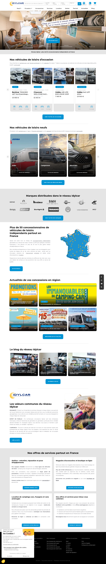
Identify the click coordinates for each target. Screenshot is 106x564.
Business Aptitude (65, 560)
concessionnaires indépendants (41, 240)
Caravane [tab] (66, 45)
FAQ (83, 541)
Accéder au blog (53, 381)
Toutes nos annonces (24, 172)
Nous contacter (37, 547)
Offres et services (75, 525)
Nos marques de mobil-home (54, 548)
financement (29, 253)
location (21, 255)
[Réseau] (76, 244)
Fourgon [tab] (53, 45)
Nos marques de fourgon (53, 543)
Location (68, 545)
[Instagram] (101, 280)
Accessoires (69, 548)
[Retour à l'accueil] (17, 4)
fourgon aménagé (35, 63)
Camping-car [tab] (40, 45)
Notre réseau (16, 268)
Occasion (68, 543)
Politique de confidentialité (88, 545)
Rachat (68, 547)
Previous (8, 89)
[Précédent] (89, 47)
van (28, 63)
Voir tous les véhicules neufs (53, 182)
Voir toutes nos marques (53, 218)
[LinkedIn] (101, 287)
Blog (34, 545)
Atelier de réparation (71, 552)
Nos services (69, 550)
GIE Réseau (35, 543)
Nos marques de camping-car (54, 541)
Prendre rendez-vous (31, 487)
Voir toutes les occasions (53, 116)
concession (45, 480)
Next (98, 89)
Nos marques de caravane (53, 547)
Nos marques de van (52, 545)
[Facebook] (101, 277)
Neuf (67, 541)
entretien (36, 253)
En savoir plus (53, 40)
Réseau (35, 541)
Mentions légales (86, 543)
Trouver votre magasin (75, 487)
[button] (17, 65)
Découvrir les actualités (53, 336)
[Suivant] (93, 47)
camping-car (23, 63)
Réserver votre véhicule (30, 525)
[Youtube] (101, 283)
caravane (46, 63)
